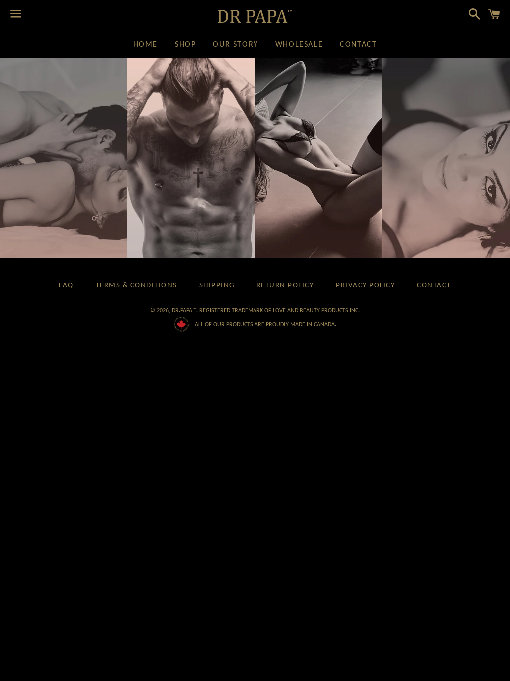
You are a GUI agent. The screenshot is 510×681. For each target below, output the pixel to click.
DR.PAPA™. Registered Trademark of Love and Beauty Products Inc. (266, 310)
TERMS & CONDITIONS (136, 285)
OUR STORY (235, 45)
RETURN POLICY (285, 285)
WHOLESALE (299, 45)
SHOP (185, 45)
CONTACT (358, 45)
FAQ (66, 285)
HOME (145, 45)
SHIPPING (217, 285)
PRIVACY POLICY (365, 285)
